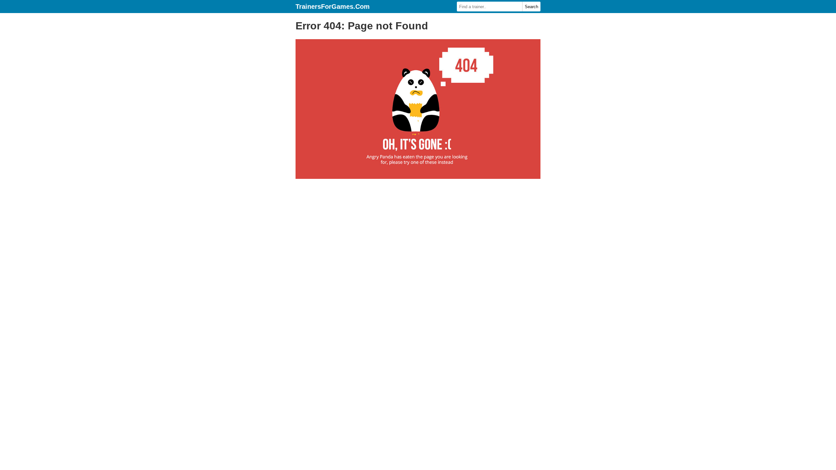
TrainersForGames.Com (333, 6)
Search (531, 6)
